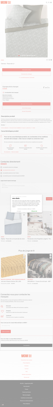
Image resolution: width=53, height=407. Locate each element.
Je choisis (19, 211)
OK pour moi (34, 211)
